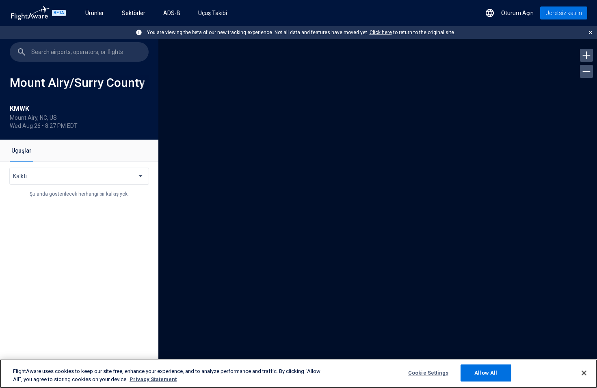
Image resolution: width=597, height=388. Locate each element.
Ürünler (94, 13)
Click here (381, 32)
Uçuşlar (21, 150)
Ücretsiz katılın (563, 13)
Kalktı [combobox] (20, 176)
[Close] (584, 373)
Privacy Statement (153, 379)
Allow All (485, 373)
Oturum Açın (517, 13)
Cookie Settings (428, 373)
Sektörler (133, 13)
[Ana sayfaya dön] (30, 13)
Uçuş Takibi (212, 13)
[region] (377, 211)
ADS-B (171, 13)
